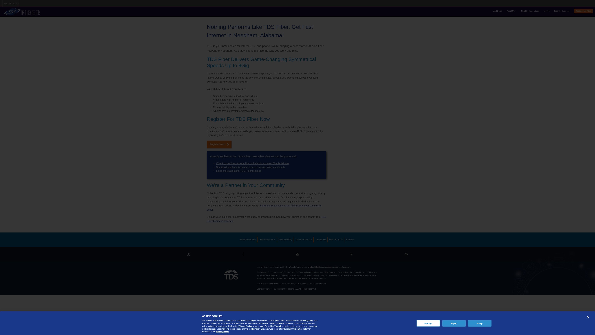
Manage (428, 323)
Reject (454, 323)
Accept (480, 323)
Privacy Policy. (222, 332)
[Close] (588, 317)
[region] (297, 323)
